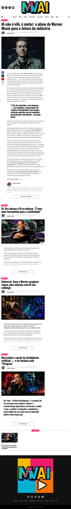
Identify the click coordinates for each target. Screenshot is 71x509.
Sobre (57, 17)
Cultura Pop (40, 17)
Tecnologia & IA (32, 17)
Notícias (47, 17)
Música (20, 17)
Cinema (25, 17)
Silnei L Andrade (11, 368)
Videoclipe (14, 17)
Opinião (52, 17)
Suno (19, 133)
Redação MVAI (10, 33)
